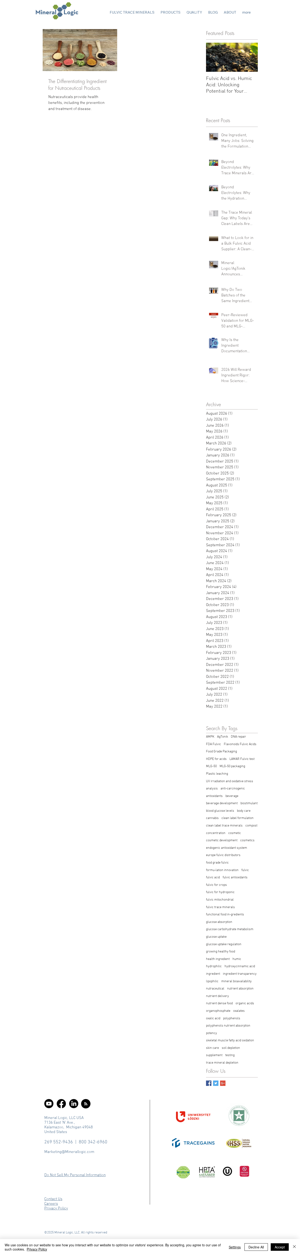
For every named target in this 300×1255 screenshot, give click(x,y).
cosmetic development (221, 840)
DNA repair (238, 737)
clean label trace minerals (224, 826)
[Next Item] (250, 57)
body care (244, 811)
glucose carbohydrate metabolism (229, 929)
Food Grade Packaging (221, 752)
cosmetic (234, 833)
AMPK (210, 737)
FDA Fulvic (213, 744)
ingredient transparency (240, 974)
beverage (231, 796)
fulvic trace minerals (220, 907)
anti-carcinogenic (233, 789)
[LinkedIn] (73, 1103)
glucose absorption (219, 922)
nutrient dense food (219, 1003)
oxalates (239, 1011)
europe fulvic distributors (223, 855)
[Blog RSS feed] (85, 1104)
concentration (215, 833)
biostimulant (249, 803)
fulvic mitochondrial (220, 900)
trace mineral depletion (222, 1063)
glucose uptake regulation (223, 944)
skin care (212, 1048)
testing (230, 1055)
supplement (214, 1055)
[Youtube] (48, 1103)
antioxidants (214, 796)
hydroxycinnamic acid (240, 966)
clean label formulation (237, 818)
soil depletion (231, 1048)
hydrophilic (214, 966)
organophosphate (218, 1011)
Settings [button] (235, 1247)
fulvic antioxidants (235, 878)
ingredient (213, 974)
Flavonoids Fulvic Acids (240, 744)
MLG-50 (211, 766)
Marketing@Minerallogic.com (69, 1152)
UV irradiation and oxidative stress (229, 781)
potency (211, 1033)
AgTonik (222, 737)
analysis (212, 789)
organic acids (245, 1003)
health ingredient (218, 959)
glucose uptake (216, 937)
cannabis (212, 818)
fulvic (245, 870)
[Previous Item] (213, 57)
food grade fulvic (217, 863)
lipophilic (212, 981)
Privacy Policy (37, 1249)
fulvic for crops (216, 885)
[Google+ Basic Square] (222, 1083)
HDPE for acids (216, 759)
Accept (280, 1247)
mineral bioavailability (236, 981)
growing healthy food (220, 952)
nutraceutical (215, 989)
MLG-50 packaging (232, 766)
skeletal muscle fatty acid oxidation (230, 1041)
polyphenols (231, 1018)
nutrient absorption (240, 989)
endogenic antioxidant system (226, 848)
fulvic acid (213, 878)
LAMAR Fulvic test (242, 759)
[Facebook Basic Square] (208, 1083)
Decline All (256, 1247)
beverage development (222, 803)
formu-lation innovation (222, 870)
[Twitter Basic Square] (215, 1083)
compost (251, 826)
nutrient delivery (217, 996)
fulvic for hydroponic (220, 892)
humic (236, 959)
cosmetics (247, 840)
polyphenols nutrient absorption (228, 1026)
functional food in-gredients (225, 915)
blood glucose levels (220, 811)
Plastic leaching (217, 774)
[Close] (294, 1247)
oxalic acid (213, 1018)
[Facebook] (61, 1103)
